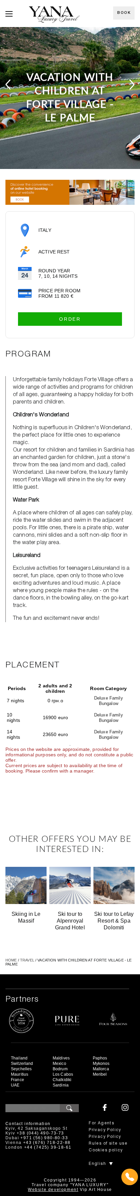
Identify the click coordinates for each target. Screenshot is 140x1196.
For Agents (101, 1123)
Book (123, 13)
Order (70, 319)
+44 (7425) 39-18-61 (48, 1147)
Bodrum (60, 1069)
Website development (53, 1189)
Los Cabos (63, 1074)
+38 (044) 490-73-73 (40, 1133)
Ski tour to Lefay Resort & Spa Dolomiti (114, 920)
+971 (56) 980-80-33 (44, 1138)
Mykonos (101, 1063)
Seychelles (21, 1069)
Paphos (100, 1058)
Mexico (59, 1063)
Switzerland (22, 1063)
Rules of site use (108, 1143)
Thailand (19, 1058)
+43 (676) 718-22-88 (47, 1142)
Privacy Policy (105, 1130)
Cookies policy (106, 1150)
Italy (44, 230)
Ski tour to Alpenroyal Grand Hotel (70, 920)
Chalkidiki (62, 1079)
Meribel (100, 1074)
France (17, 1079)
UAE (15, 1085)
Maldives (61, 1058)
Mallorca (101, 1069)
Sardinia (61, 1085)
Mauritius (19, 1074)
